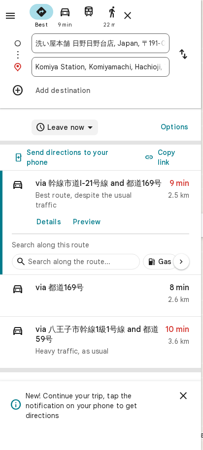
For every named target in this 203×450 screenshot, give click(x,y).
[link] (100, 223)
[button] (100, 296)
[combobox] (100, 43)
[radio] (41, 15)
